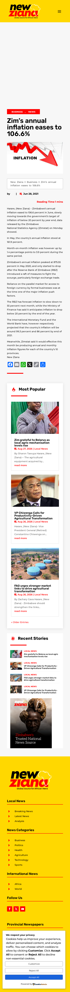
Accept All (34, 977)
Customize (34, 964)
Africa (18, 884)
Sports (18, 864)
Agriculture (21, 855)
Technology (21, 859)
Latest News (22, 816)
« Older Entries (19, 622)
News (31, 111)
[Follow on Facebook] (9, 909)
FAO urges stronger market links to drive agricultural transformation (32, 588)
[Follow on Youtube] (22, 909)
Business (17, 111)
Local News (41, 448)
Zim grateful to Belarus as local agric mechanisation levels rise (32, 442)
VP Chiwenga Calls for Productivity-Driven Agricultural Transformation (33, 515)
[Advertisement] (35, 67)
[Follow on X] (16, 909)
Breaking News (24, 811)
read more (20, 465)
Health (18, 850)
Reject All (34, 970)
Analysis (19, 821)
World (18, 888)
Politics (19, 845)
